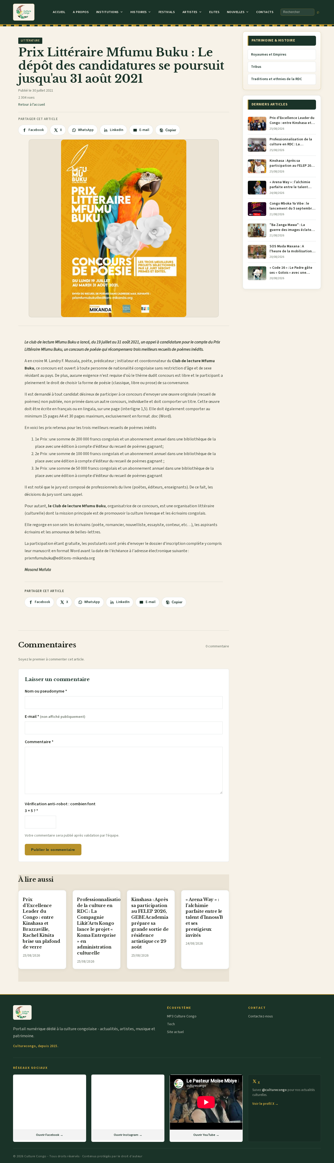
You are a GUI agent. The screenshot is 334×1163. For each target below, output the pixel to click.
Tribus (256, 66)
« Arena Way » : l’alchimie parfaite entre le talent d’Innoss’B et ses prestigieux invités (204, 917)
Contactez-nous (260, 1016)
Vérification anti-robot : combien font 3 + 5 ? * (60, 807)
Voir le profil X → (265, 1103)
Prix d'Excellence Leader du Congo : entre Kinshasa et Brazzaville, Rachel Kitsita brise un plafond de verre (41, 923)
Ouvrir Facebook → (49, 1134)
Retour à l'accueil (31, 104)
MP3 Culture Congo (181, 1016)
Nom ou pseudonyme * (46, 691)
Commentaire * (39, 742)
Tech (171, 1024)
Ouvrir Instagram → (128, 1134)
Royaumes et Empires (268, 54)
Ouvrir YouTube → (206, 1134)
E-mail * (55, 716)
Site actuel (175, 1032)
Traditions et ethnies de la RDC (276, 79)
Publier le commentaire (53, 850)
